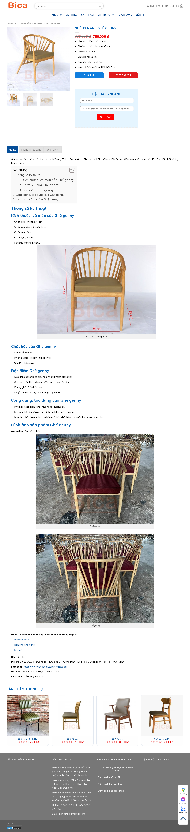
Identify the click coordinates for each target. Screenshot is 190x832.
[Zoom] (11, 87)
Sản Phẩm (87, 15)
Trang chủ (12, 23)
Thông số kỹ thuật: (28, 175)
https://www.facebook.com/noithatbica (45, 666)
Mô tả (12, 150)
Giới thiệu (72, 15)
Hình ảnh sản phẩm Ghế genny (37, 199)
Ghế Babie (117, 739)
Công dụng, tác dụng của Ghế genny (40, 195)
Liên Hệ (140, 15)
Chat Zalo (183, 813)
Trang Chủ (55, 15)
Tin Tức (10, 823)
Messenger (183, 803)
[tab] (12, 149)
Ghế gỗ (18, 649)
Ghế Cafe (55, 23)
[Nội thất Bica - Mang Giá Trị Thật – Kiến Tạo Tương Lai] (18, 6)
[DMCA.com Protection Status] (14, 828)
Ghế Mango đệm (162, 739)
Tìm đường (183, 794)
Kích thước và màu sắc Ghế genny (48, 180)
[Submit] (100, 6)
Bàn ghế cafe (21, 639)
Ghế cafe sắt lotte (27, 739)
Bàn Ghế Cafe (41, 23)
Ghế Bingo (72, 739)
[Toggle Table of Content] (70, 170)
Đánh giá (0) (52, 150)
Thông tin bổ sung (31, 150)
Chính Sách (105, 15)
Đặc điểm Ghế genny (37, 190)
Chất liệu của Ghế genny (40, 185)
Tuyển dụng (124, 15)
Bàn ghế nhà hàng (24, 644)
